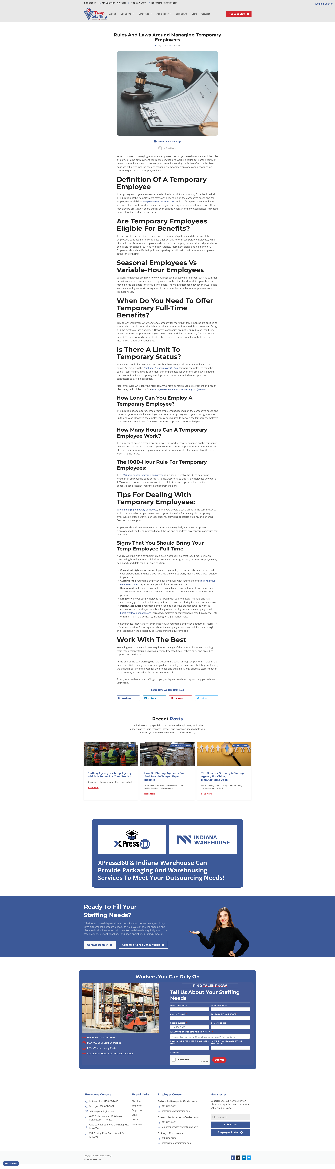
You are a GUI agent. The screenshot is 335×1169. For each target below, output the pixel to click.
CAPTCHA (174, 1052)
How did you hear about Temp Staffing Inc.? (226, 1042)
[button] (128, 698)
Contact (205, 14)
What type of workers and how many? (191, 1032)
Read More (93, 787)
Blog (194, 14)
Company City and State (224, 1014)
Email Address (219, 1023)
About (112, 14)
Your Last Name (219, 1005)
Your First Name (179, 1005)
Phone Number (178, 1023)
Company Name (178, 1014)
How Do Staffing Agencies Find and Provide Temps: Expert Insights (164, 776)
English (319, 3)
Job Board (181, 14)
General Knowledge (169, 141)
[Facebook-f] (233, 1157)
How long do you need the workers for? (189, 1042)
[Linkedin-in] (244, 1157)
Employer (144, 14)
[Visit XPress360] (132, 839)
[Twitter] (249, 1157)
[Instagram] (238, 1157)
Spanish (329, 3)
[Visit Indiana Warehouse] (203, 839)
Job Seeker (163, 14)
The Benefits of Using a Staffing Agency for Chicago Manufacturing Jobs (222, 776)
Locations (126, 14)
